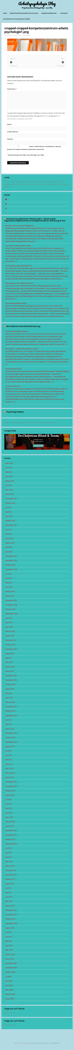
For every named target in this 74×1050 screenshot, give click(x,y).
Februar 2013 (10, 822)
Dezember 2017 (11, 640)
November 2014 (11, 733)
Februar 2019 (10, 591)
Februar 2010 (10, 954)
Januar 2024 (9, 481)
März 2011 (9, 901)
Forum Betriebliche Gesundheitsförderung (40, 184)
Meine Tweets (9, 1013)
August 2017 (9, 653)
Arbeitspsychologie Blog (37, 3)
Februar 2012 (10, 866)
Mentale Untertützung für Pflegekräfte (19, 226)
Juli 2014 (8, 751)
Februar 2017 (10, 667)
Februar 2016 (10, 702)
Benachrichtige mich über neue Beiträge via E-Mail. (26, 155)
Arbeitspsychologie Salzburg (14, 184)
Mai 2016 (8, 693)
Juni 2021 (8, 530)
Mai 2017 (8, 658)
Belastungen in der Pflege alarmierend (19, 283)
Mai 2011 (8, 892)
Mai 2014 (8, 760)
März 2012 (9, 861)
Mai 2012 (8, 857)
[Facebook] (6, 199)
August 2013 (9, 795)
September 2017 (11, 649)
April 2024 (9, 476)
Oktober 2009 (10, 972)
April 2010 (9, 946)
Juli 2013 (8, 799)
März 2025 (9, 463)
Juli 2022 (8, 507)
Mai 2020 (8, 547)
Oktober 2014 (10, 737)
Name (10, 124)
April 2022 (9, 516)
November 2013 (11, 786)
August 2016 (9, 689)
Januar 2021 (9, 538)
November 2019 (11, 560)
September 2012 (11, 844)
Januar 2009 (9, 999)
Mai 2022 (8, 512)
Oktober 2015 (10, 711)
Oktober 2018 (10, 609)
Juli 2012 (8, 848)
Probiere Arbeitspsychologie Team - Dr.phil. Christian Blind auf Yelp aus (30, 423)
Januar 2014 (9, 777)
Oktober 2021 (10, 521)
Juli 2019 (8, 574)
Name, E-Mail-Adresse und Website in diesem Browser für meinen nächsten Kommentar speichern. (34, 148)
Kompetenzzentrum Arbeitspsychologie (24, 13)
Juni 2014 (8, 755)
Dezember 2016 (11, 676)
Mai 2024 (8, 472)
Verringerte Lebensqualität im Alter (18, 246)
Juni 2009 (8, 981)
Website (10, 139)
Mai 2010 (8, 941)
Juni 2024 (8, 468)
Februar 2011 (10, 906)
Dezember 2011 (11, 870)
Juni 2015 (8, 720)
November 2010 (11, 915)
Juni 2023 (8, 485)
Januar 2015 (9, 729)
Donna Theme (40, 1043)
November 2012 (11, 835)
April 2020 (9, 552)
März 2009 (9, 990)
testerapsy (9, 35)
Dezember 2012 (11, 830)
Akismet (46, 116)
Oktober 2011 (10, 879)
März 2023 (9, 490)
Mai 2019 (8, 583)
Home (5, 13)
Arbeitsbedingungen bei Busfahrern (18, 266)
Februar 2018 (10, 631)
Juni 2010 (8, 937)
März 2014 (9, 769)
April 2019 (9, 587)
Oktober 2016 (10, 684)
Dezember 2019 (11, 556)
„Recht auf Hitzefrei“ (12, 386)
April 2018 (9, 622)
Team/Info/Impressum (48, 13)
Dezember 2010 (11, 910)
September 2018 (11, 614)
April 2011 (9, 897)
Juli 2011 (8, 888)
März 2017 (9, 662)
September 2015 (11, 715)
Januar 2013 (9, 826)
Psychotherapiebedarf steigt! (15, 303)
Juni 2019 (8, 578)
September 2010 (11, 923)
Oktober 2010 (10, 919)
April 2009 (9, 985)
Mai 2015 (8, 724)
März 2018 (9, 627)
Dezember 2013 (11, 782)
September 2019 (11, 569)
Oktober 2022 (10, 503)
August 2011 (9, 884)
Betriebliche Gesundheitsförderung (23, 326)
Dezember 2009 (11, 963)
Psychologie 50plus (15, 411)
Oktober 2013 (10, 791)
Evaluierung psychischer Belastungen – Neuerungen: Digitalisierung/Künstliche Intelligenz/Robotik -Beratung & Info (34, 219)
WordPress (56, 1043)
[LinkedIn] (6, 208)
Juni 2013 (8, 804)
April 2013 (9, 813)
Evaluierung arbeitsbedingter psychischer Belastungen (24, 181)
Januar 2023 (9, 494)
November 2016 (11, 680)
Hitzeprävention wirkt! (13, 369)
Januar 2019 (9, 596)
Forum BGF (64, 13)
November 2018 (11, 605)
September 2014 (11, 742)
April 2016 (9, 698)
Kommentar (12, 89)
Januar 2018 (9, 636)
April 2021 (9, 534)
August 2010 (9, 928)
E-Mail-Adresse (13, 132)
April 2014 (9, 764)
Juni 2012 (8, 853)
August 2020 (9, 543)
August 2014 (9, 746)
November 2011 (11, 875)
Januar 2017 (9, 671)
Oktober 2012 (10, 839)
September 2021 (11, 525)
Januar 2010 (9, 959)
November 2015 (11, 707)
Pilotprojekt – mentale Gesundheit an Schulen (21, 349)
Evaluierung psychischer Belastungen (16, 19)
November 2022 (11, 498)
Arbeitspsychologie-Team (54, 181)
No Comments (27, 35)
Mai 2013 (8, 808)
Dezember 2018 (11, 600)
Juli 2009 (8, 977)
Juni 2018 (8, 618)
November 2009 (11, 968)
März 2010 (9, 950)
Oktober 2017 (10, 645)
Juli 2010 (8, 932)
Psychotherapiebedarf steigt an (16, 331)
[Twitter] (6, 204)
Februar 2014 (10, 773)
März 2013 (9, 817)
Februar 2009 (10, 994)
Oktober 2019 (10, 565)
